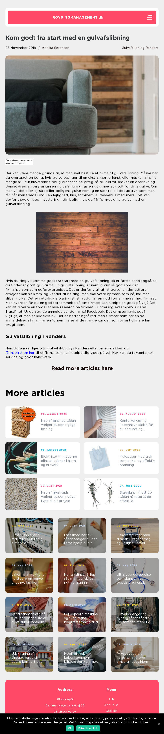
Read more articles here (82, 368)
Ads (111, 699)
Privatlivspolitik (88, 728)
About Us (111, 705)
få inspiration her (20, 353)
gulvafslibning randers (140, 48)
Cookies (111, 711)
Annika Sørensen (55, 48)
